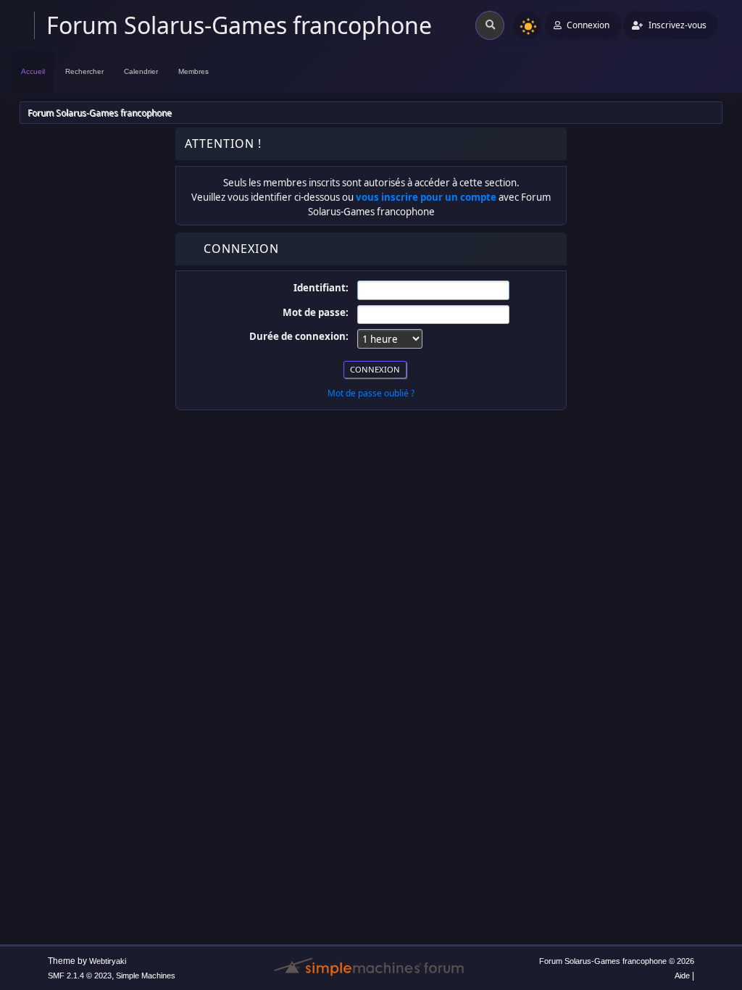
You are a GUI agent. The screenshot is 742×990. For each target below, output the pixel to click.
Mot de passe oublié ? (371, 393)
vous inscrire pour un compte (426, 197)
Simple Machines (145, 975)
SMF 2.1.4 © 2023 (80, 975)
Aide (682, 975)
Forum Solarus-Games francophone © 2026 (616, 961)
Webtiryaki (107, 961)
